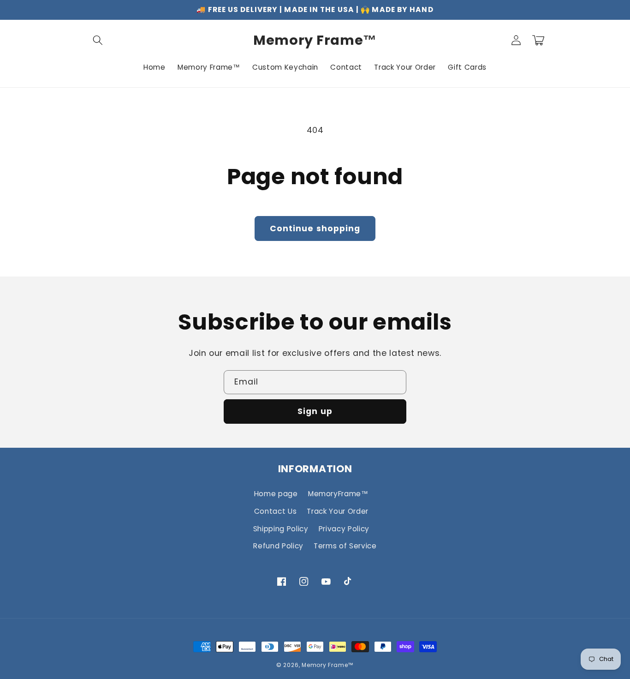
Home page (276, 494)
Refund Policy (278, 546)
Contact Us (275, 511)
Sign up (315, 411)
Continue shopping (315, 228)
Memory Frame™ (328, 665)
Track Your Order (337, 511)
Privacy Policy (344, 529)
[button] (98, 40)
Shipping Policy (281, 529)
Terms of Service (345, 546)
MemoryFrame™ (338, 494)
